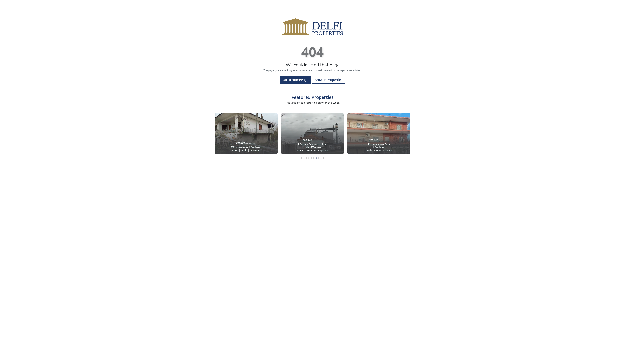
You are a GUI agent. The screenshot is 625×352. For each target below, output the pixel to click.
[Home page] (312, 26)
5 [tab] (311, 158)
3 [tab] (306, 158)
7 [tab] (316, 158)
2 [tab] (304, 158)
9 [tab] (321, 158)
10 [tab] (323, 158)
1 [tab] (301, 158)
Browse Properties (328, 79)
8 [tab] (318, 158)
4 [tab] (308, 158)
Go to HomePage (295, 79)
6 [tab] (313, 158)
